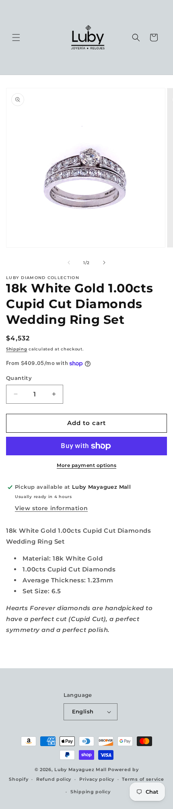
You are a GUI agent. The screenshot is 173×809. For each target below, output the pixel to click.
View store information (51, 508)
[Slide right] (104, 262)
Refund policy (53, 779)
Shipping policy (90, 791)
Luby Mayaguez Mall (80, 769)
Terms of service (143, 779)
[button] (16, 37)
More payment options (86, 465)
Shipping (16, 349)
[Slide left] (69, 262)
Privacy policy (96, 779)
